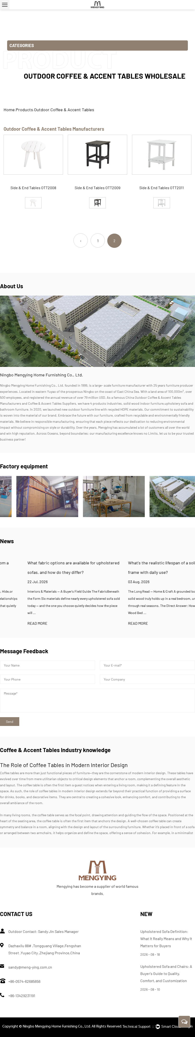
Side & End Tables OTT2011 (161, 187)
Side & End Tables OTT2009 (97, 187)
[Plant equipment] (31, 496)
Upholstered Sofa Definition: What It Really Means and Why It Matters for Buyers (166, 938)
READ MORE (10, 623)
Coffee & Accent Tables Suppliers (52, 403)
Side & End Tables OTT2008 (33, 187)
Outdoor (41, 109)
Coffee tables (9, 773)
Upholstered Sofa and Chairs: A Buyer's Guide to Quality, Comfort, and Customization (166, 973)
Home (9, 109)
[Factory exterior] (164, 496)
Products (24, 109)
